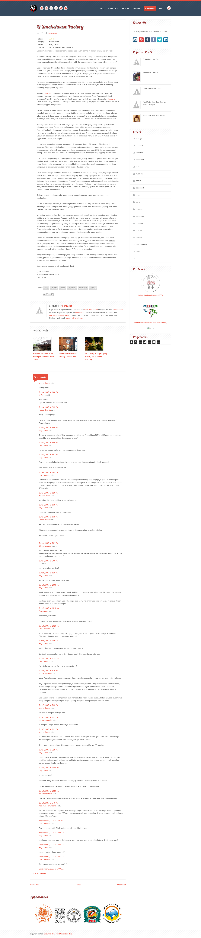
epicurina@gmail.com (74, 318)
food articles (118, 310)
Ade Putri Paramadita (47, 806)
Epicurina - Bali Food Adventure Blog (58, 934)
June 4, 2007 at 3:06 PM (48, 428)
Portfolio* (137, 8)
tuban (138, 251)
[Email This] (44, 294)
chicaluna (47, 93)
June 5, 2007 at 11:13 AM (49, 658)
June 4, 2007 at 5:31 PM (48, 543)
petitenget (140, 188)
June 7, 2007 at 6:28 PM (48, 750)
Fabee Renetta (45, 410)
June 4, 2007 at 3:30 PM (48, 505)
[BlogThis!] (47, 294)
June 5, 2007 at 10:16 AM (49, 626)
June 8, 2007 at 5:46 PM (48, 803)
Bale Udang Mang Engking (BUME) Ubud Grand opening (96, 356)
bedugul (139, 139)
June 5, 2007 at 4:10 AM (48, 573)
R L (40, 564)
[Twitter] (61, 8)
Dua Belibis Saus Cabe (152, 89)
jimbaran (139, 153)
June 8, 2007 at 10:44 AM (49, 768)
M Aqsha (42, 395)
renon (138, 195)
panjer (138, 181)
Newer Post (34, 885)
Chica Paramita (45, 546)
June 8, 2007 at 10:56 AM (49, 791)
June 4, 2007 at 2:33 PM (48, 407)
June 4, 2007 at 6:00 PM (48, 561)
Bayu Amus (67, 305)
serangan (139, 223)
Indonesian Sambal (150, 73)
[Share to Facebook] (52, 294)
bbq (46, 288)
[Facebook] (56, 8)
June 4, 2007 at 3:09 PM (48, 472)
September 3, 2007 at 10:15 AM (51, 857)
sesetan (139, 230)
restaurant (83, 288)
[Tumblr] (51, 8)
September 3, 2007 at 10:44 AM (51, 869)
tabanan (139, 237)
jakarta (54, 288)
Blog (102, 8)
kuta (137, 167)
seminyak (140, 216)
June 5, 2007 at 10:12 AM (49, 608)
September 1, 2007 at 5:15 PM (51, 821)
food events (80, 312)
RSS (66, 8)
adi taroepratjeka (45, 673)
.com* (161, 8)
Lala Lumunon (44, 475)
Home (78, 885)
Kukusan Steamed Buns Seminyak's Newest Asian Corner (43, 356)
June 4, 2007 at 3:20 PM (48, 493)
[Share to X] (49, 294)
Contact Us (150, 8)
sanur (138, 202)
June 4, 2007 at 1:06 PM (48, 392)
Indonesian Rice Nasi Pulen (153, 116)
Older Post (121, 885)
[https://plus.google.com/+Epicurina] (46, 8)
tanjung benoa (141, 244)
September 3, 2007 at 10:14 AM (51, 845)
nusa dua (139, 174)
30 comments (52, 33)
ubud (138, 258)
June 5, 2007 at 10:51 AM (49, 641)
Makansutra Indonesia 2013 (60, 315)
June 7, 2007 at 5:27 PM (48, 717)
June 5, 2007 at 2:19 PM (48, 671)
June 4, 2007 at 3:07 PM (48, 455)
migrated (72, 288)
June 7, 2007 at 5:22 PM (48, 705)
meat (63, 288)
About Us (111, 8)
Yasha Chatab (44, 383)
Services (125, 8)
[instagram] (42, 8)
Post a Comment (39, 873)
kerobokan (140, 160)
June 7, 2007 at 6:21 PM (48, 729)
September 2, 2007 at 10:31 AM (51, 833)
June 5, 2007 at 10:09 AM (49, 585)
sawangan (140, 209)
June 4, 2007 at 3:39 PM (48, 517)
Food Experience (91, 310)
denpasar (139, 145)
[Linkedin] (165, 39)
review (93, 288)
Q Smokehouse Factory (152, 59)
